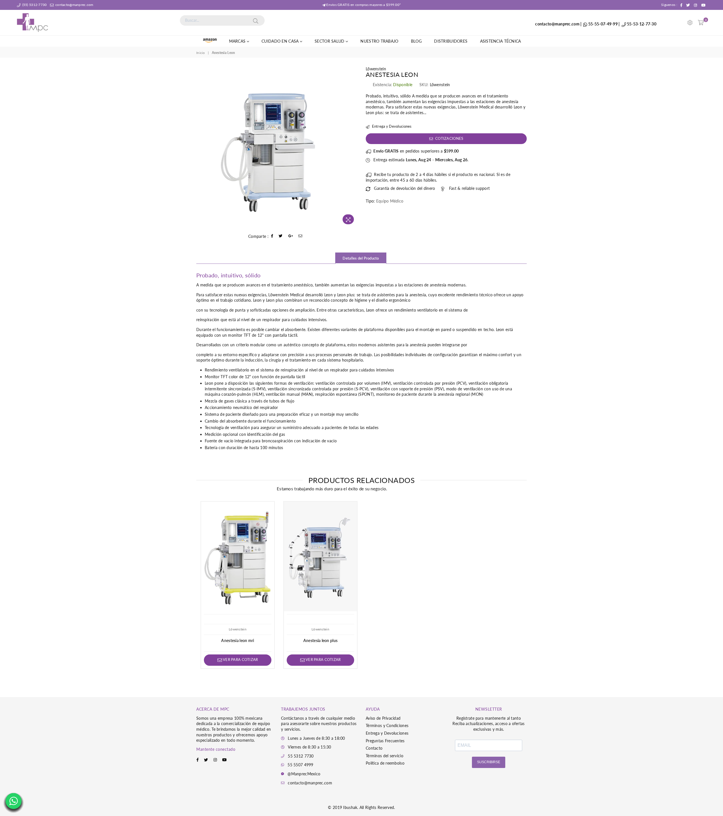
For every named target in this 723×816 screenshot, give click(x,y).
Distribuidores (450, 41)
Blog (416, 41)
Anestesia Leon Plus (320, 640)
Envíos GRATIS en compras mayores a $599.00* (363, 5)
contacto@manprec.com (74, 5)
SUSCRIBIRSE (488, 762)
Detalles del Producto (361, 258)
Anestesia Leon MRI (237, 640)
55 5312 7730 (300, 756)
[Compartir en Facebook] (272, 236)
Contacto (374, 748)
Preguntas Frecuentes (385, 740)
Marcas (238, 41)
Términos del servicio (384, 755)
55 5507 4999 (300, 764)
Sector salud (330, 41)
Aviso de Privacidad (383, 718)
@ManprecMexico (304, 773)
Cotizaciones (448, 138)
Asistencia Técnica (500, 41)
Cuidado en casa (281, 41)
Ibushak (350, 807)
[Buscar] (256, 20)
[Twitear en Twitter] (280, 236)
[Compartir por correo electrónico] (300, 236)
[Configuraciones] (690, 22)
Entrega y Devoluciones (391, 126)
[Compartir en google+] (291, 236)
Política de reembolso (385, 763)
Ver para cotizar (240, 659)
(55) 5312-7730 (34, 5)
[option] (276, 146)
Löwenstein (376, 68)
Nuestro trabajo (379, 41)
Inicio (200, 53)
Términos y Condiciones (387, 725)
